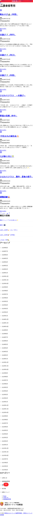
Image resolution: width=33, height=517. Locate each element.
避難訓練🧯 (5, 197)
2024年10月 (5, 326)
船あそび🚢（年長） (9, 14)
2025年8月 (5, 290)
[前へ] (1, 213)
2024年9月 (5, 330)
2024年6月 (5, 340)
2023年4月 (5, 391)
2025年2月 (5, 312)
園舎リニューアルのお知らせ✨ (9, 220)
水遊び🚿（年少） (8, 55)
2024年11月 (5, 323)
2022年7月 (5, 423)
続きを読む (3, 28)
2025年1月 (5, 315)
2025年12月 (5, 276)
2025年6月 (5, 297)
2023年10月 (5, 369)
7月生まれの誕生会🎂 (9, 136)
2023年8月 (5, 376)
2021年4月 (5, 469)
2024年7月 (5, 337)
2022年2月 (5, 441)
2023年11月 (5, 366)
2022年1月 (5, 444)
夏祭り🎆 (2, 225)
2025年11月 (5, 280)
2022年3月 (5, 437)
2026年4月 (5, 262)
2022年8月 (5, 419)
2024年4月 (5, 348)
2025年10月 (5, 283)
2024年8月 (5, 333)
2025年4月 (5, 305)
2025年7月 (5, 294)
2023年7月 (5, 380)
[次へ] (9, 213)
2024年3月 (5, 351)
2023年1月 (5, 401)
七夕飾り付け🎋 (7, 156)
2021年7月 (5, 459)
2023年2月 (5, 398)
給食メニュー (6, 492)
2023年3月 (5, 394)
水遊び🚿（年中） (8, 35)
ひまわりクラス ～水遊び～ (13, 95)
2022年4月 (5, 434)
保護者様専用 (6, 481)
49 (7, 213)
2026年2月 (5, 269)
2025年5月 (5, 301)
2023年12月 (5, 362)
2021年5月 (5, 466)
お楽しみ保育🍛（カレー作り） (9, 230)
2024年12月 (5, 319)
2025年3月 (5, 308)
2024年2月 (5, 355)
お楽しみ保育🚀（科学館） (8, 235)
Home (4, 496)
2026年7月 (5, 251)
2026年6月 (5, 255)
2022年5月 (5, 430)
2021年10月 (5, 455)
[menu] (1, 4)
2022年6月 (5, 426)
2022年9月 (5, 416)
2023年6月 (5, 383)
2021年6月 (5, 462)
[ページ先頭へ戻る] (5, 484)
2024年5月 (5, 344)
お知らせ (4, 477)
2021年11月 (5, 452)
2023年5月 (5, 387)
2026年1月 (5, 272)
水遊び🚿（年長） (8, 75)
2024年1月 (5, 358)
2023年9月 (5, 373)
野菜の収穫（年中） (8, 116)
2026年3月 (5, 265)
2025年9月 (5, 287)
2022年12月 (5, 405)
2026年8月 (5, 247)
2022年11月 (5, 409)
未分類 (4, 488)
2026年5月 (5, 258)
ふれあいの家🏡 (4, 240)
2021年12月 (5, 448)
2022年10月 (5, 412)
